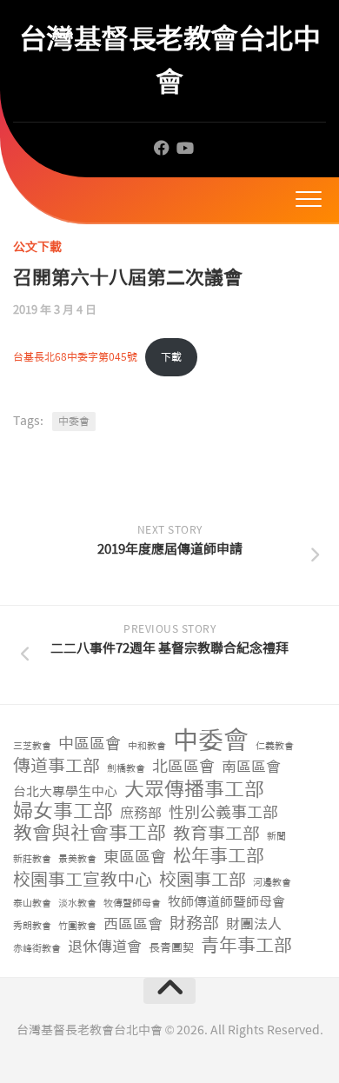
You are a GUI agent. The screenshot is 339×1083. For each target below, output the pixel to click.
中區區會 (89, 744)
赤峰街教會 (37, 948)
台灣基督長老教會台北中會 (170, 60)
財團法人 (254, 924)
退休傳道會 (105, 946)
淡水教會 (77, 903)
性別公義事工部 (223, 813)
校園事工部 (202, 880)
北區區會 (183, 767)
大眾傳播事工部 (194, 790)
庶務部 (141, 813)
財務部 (194, 924)
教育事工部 (216, 834)
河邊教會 (272, 882)
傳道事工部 (56, 766)
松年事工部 (218, 857)
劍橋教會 (126, 768)
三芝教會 (32, 746)
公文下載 (37, 247)
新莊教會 (32, 859)
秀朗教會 (32, 926)
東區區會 (134, 857)
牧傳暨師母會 (132, 903)
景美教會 (77, 859)
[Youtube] (184, 148)
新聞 (276, 836)
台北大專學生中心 (65, 792)
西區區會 (133, 924)
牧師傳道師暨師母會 (226, 902)
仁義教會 (275, 746)
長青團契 (171, 947)
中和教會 (147, 746)
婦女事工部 (63, 811)
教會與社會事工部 (89, 834)
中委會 (74, 422)
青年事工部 (246, 946)
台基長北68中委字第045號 (75, 357)
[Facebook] (162, 148)
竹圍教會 (77, 926)
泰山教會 (32, 903)
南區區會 (251, 766)
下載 (171, 357)
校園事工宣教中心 (82, 880)
